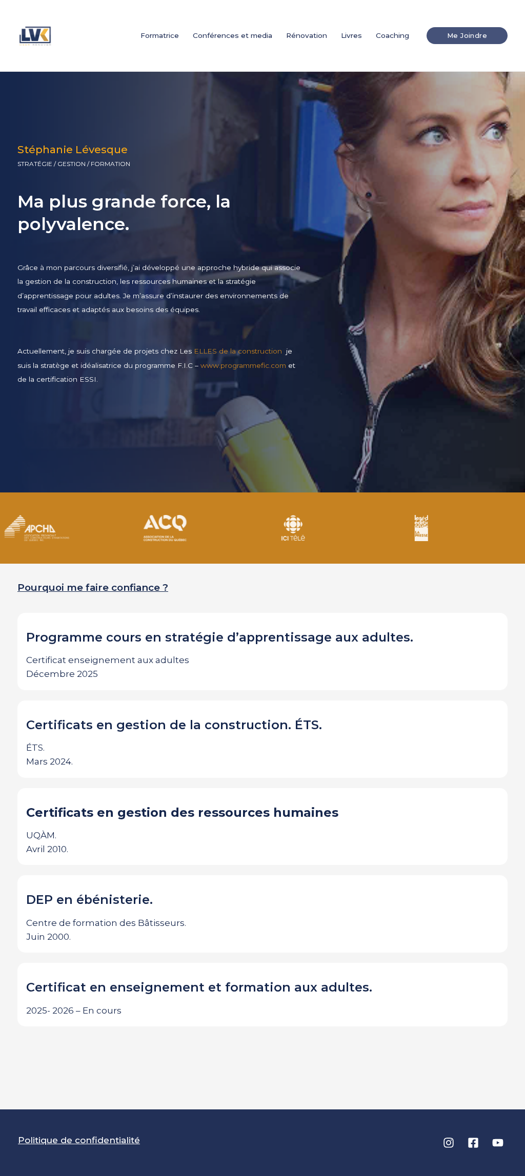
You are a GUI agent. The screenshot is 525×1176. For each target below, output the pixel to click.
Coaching (392, 35)
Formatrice (159, 35)
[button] (467, 35)
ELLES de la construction (239, 351)
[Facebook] (473, 1142)
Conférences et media (232, 35)
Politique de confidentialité (79, 1140)
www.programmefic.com (243, 365)
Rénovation (306, 35)
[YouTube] (498, 1142)
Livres (351, 35)
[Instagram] (448, 1142)
